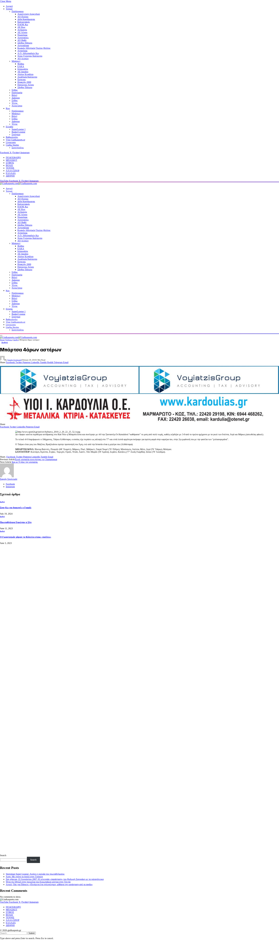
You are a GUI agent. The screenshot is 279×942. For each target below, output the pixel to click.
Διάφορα (16, 98)
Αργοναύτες (23, 37)
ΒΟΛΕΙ (9, 165)
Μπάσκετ (16, 61)
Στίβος (15, 90)
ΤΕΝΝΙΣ (10, 168)
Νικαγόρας (22, 35)
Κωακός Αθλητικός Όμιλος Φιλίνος (33, 48)
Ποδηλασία (17, 92)
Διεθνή (4, 342)
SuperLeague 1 (19, 129)
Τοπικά (9, 9)
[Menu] (1, 335)
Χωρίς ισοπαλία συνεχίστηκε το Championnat (36, 459)
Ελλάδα (9, 126)
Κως (8, 108)
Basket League (18, 132)
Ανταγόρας (22, 50)
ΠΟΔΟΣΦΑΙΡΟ (13, 157)
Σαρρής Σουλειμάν (14, 360)
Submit (32, 933)
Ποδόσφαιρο (18, 11)
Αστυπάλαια (23, 45)
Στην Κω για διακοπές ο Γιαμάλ (15, 507)
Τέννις (14, 103)
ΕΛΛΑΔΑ (11, 173)
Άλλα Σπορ (17, 105)
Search (3, 855)
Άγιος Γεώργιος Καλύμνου (29, 56)
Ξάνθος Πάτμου (24, 43)
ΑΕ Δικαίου (22, 71)
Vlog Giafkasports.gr (15, 140)
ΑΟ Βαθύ (21, 40)
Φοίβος (20, 64)
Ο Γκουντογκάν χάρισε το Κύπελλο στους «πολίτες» (25, 537)
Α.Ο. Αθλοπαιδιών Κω (28, 53)
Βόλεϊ (14, 95)
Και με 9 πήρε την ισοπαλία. (25, 462)
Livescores (11, 142)
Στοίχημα (16, 134)
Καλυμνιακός (23, 22)
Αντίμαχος (22, 30)
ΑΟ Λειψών (23, 58)
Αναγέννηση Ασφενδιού (28, 14)
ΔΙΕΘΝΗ (10, 176)
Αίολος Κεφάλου (25, 74)
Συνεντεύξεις (18, 147)
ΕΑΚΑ (20, 66)
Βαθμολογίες (12, 137)
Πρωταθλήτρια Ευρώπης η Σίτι (16, 522)
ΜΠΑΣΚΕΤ (11, 160)
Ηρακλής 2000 (24, 82)
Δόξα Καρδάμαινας (26, 19)
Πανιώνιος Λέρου (25, 85)
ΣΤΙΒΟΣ (10, 163)
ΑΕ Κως (21, 27)
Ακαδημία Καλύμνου (27, 77)
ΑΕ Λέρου (22, 32)
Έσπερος (21, 79)
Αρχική (9, 6)
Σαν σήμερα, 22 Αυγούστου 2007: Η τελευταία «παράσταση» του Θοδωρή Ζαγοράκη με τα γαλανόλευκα (55, 879)
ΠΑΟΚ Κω (22, 24)
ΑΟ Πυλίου (22, 16)
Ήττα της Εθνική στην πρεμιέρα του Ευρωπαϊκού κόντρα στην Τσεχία (38, 882)
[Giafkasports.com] (18, 183)
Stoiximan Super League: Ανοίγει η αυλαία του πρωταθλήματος (35, 874)
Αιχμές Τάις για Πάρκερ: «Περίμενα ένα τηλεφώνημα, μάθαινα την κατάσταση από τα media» (49, 884)
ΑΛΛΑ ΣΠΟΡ (12, 170)
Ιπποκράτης (22, 69)
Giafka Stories (12, 145)
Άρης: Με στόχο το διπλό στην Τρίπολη (24, 876)
